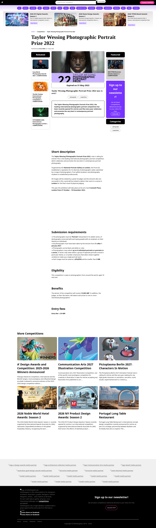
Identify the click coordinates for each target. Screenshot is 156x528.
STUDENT (136, 8)
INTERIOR (91, 8)
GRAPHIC (33, 8)
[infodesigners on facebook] (29, 512)
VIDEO (66, 8)
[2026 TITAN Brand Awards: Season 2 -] (114, 20)
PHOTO (53, 8)
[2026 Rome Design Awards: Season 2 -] (65, 20)
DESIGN (25, 8)
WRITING (116, 8)
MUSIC (72, 8)
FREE (129, 8)
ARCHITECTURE (81, 8)
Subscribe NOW (111, 507)
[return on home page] (11, 2)
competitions (44, 501)
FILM (59, 8)
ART (40, 8)
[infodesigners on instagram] (29, 515)
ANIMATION (108, 8)
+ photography (72, 97)
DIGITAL (99, 8)
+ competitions (83, 97)
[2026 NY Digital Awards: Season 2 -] (17, 20)
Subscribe (115, 114)
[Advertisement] (78, 130)
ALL (19, 8)
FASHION (46, 8)
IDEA (123, 8)
